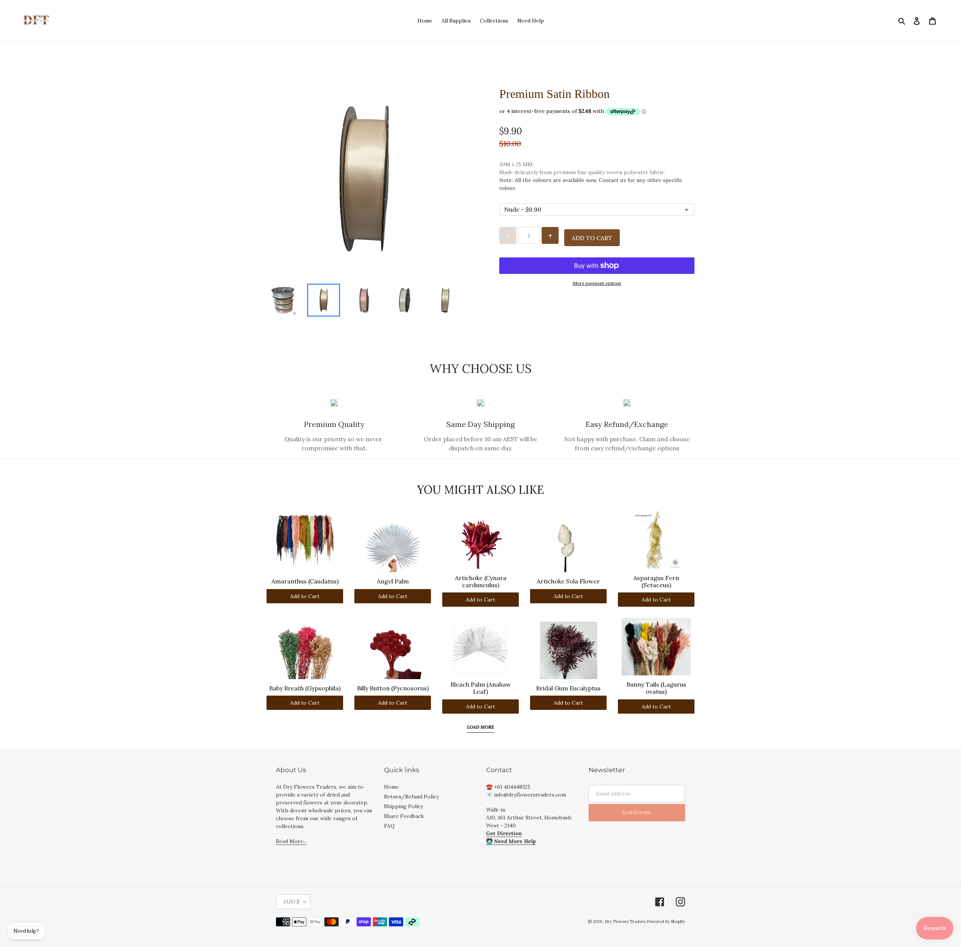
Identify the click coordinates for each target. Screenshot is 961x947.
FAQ (389, 825)
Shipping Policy (403, 806)
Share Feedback (404, 816)
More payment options (597, 283)
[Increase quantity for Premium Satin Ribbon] (550, 235)
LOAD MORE (480, 727)
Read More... (291, 841)
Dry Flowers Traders (625, 921)
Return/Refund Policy (411, 796)
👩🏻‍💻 (511, 841)
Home (391, 786)
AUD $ (291, 901)
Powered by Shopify (666, 921)
